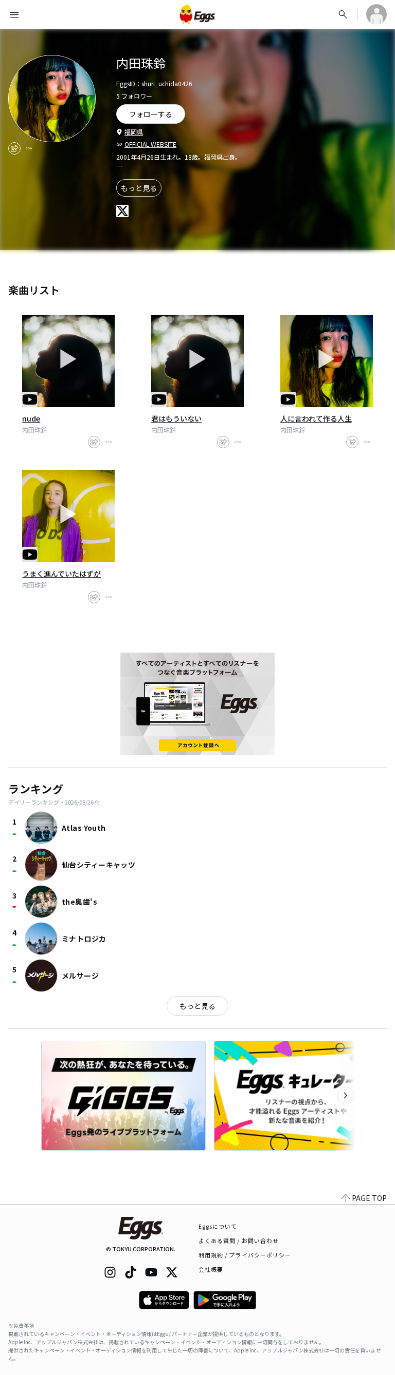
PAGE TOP (369, 1198)
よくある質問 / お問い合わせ (239, 1240)
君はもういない (176, 418)
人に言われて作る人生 (316, 418)
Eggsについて (218, 1226)
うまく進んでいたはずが (61, 573)
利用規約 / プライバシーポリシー (245, 1255)
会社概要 (211, 1269)
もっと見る (139, 188)
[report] (29, 148)
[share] (14, 148)
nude (31, 418)
